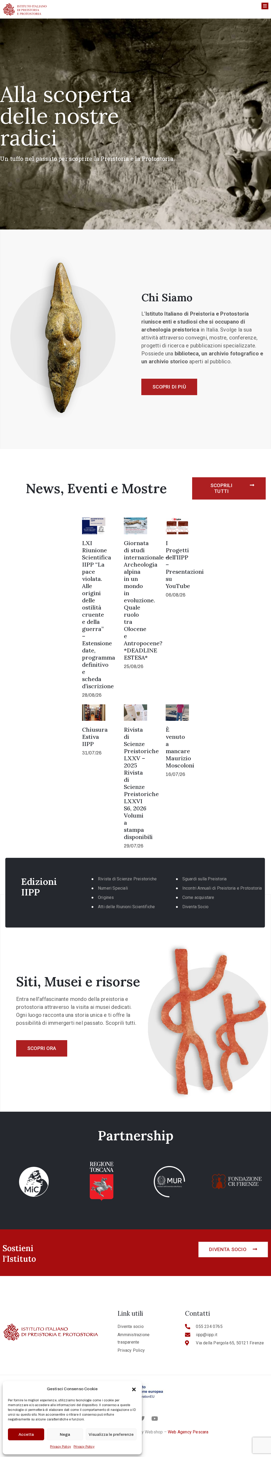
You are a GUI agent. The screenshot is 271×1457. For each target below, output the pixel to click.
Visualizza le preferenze (111, 1434)
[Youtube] (154, 1418)
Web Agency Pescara (188, 1431)
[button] (134, 1389)
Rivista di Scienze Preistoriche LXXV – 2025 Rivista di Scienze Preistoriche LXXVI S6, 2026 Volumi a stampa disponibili (141, 783)
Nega (65, 1434)
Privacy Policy (60, 1447)
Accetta (26, 1434)
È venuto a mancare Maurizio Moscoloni (180, 747)
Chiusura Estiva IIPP (95, 737)
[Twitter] (142, 1418)
